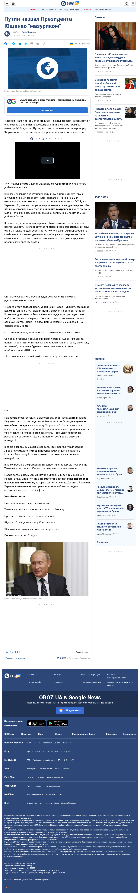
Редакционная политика (15, 658)
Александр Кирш (103, 516)
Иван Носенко (102, 497)
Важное (100, 17)
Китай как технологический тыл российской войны (108, 409)
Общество (111, 734)
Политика (26, 734)
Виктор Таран (102, 398)
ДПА (59, 760)
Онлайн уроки (49, 760)
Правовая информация (90, 675)
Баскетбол (39, 751)
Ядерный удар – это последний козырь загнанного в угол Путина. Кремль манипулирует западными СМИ (110, 471)
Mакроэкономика (53, 786)
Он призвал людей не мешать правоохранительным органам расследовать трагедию (108, 125)
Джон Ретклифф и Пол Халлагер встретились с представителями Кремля (115, 245)
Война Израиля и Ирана (70, 10)
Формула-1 (66, 751)
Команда (57, 675)
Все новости (129, 734)
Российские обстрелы (103, 10)
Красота (48, 803)
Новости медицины (35, 795)
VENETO (87, 10)
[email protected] (35, 873)
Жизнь (58, 734)
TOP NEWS (101, 196)
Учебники (37, 760)
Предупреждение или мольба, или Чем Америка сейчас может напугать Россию (110, 490)
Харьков (36, 743)
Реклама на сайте (34, 682)
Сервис (66, 769)
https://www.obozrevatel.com (94, 815)
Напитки (40, 777)
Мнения (100, 359)
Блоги (92, 734)
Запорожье (47, 743)
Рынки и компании (35, 786)
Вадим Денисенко (103, 479)
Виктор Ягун (101, 416)
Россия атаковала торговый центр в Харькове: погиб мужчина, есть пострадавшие (115, 262)
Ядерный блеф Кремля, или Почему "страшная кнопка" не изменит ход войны (109, 390)
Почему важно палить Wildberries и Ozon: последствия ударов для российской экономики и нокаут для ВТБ (108, 368)
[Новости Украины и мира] (61, 659)
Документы (58, 682)
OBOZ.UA (16, 32)
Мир (40, 734)
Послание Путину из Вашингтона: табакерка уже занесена (109, 526)
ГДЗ (28, 760)
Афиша (30, 803)
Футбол (30, 751)
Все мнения (102, 542)
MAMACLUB (50, 795)
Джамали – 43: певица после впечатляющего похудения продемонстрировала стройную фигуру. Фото (113, 58)
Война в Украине (48, 10)
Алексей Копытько (104, 534)
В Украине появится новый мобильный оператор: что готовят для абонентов (107, 84)
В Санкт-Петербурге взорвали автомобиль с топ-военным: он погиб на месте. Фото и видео (113, 288)
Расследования (80, 734)
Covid (60, 795)
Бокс (57, 751)
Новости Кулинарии (54, 777)
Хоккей (50, 751)
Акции (57, 769)
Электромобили (45, 769)
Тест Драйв (31, 769)
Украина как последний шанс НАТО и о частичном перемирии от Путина (110, 508)
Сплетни (39, 803)
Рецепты (30, 777)
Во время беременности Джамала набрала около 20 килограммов (114, 66)
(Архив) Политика (29, 32)
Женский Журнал (68, 803)
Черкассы (66, 743)
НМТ (72, 760)
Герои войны (32, 10)
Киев (29, 743)
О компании (32, 675)
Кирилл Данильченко (105, 375)
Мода (56, 803)
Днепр (57, 743)
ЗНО (65, 760)
